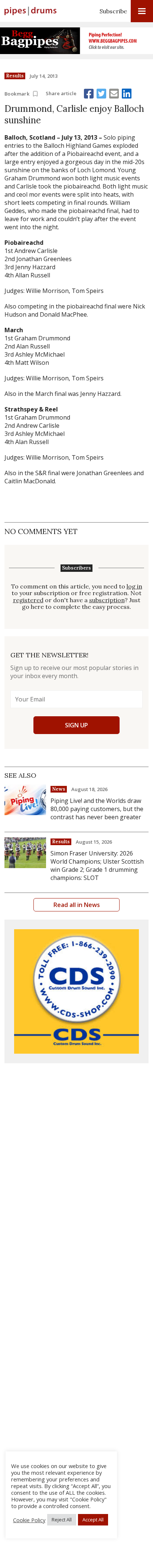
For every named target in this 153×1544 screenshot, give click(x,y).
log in (134, 586)
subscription (107, 600)
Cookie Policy (29, 1520)
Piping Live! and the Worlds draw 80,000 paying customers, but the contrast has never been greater (97, 809)
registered (28, 600)
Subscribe (113, 11)
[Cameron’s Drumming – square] (76, 991)
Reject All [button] (62, 1519)
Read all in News (76, 905)
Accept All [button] (93, 1519)
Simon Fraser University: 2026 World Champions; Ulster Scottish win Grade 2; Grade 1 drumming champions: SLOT (97, 865)
